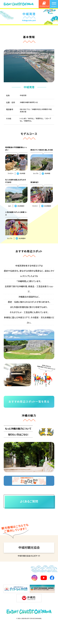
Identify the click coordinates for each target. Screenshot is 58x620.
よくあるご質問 (29, 501)
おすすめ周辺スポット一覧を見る (29, 402)
